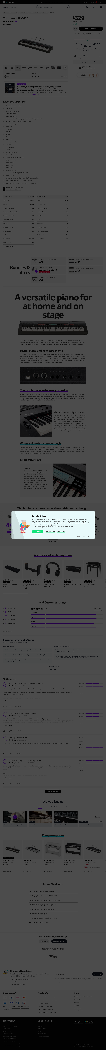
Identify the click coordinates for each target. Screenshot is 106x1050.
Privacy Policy (86, 536)
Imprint (79, 536)
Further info (61, 531)
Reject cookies (50, 531)
